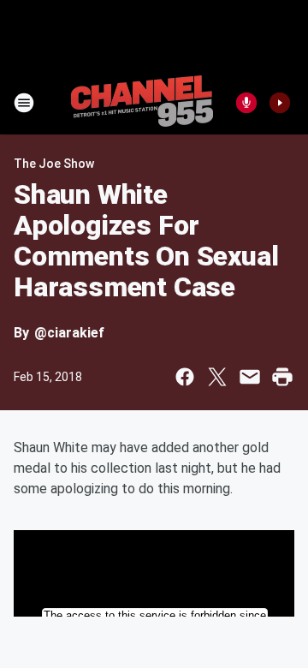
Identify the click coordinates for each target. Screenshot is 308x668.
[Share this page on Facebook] (185, 377)
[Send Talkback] (246, 102)
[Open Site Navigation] (24, 102)
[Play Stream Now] (280, 102)
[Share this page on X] (217, 377)
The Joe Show (54, 163)
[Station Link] (142, 102)
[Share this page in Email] (250, 377)
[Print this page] (282, 377)
